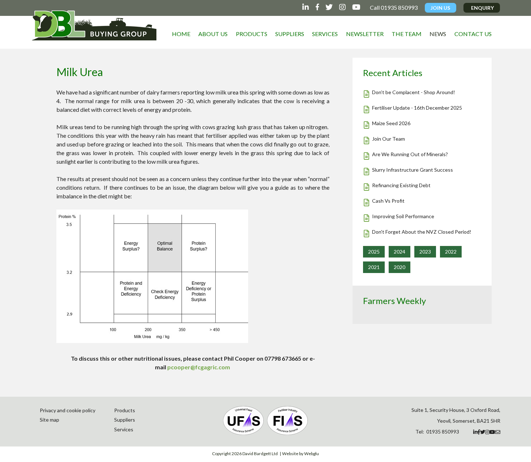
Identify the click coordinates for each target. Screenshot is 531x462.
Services (325, 33)
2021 (374, 267)
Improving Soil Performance (403, 216)
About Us (213, 33)
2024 (399, 251)
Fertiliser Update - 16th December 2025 (417, 108)
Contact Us (473, 33)
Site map (49, 420)
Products (251, 33)
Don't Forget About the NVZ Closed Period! (421, 232)
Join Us (440, 8)
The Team (407, 33)
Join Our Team (388, 139)
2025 (374, 251)
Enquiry (482, 8)
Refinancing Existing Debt (401, 185)
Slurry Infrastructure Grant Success (412, 170)
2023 (425, 251)
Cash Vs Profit (388, 201)
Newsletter (365, 33)
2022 (451, 251)
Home (181, 33)
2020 (399, 267)
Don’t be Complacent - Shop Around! (413, 92)
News (437, 33)
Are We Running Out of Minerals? (410, 154)
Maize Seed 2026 (391, 123)
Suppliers (289, 33)
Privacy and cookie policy (67, 410)
